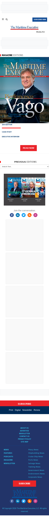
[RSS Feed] (30, 215)
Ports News (33, 460)
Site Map (24, 442)
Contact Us (24, 436)
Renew (37, 410)
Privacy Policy (24, 439)
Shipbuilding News (36, 453)
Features (8, 453)
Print (11, 410)
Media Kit (40, 32)
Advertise (24, 431)
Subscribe (24, 483)
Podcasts (8, 456)
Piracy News (33, 450)
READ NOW (28, 148)
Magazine (8, 460)
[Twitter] (24, 215)
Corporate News (35, 477)
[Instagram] (35, 215)
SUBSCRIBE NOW (40, 19)
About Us (24, 428)
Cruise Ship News (35, 456)
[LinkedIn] (18, 215)
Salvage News (34, 463)
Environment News (36, 474)
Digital (18, 410)
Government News (36, 470)
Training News (34, 467)
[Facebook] (12, 215)
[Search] (6, 20)
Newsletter (27, 410)
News (6, 450)
